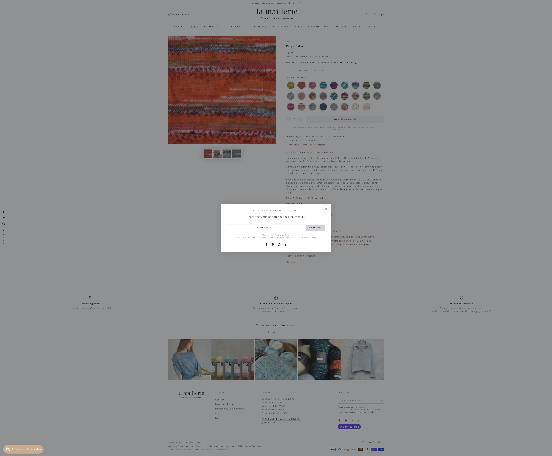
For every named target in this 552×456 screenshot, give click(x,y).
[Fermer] (326, 209)
